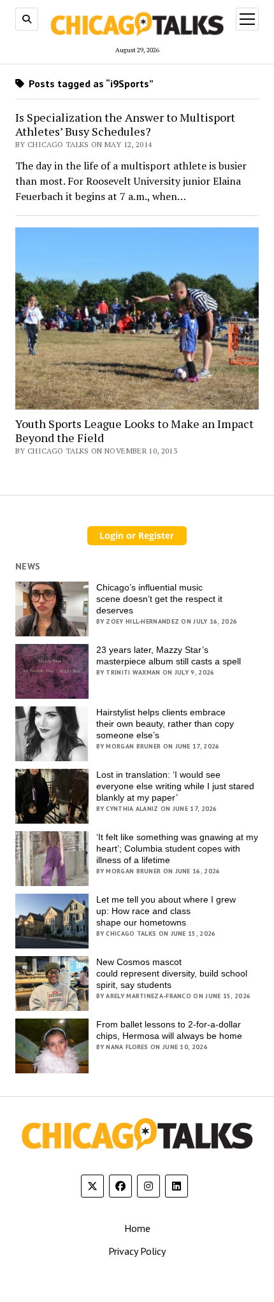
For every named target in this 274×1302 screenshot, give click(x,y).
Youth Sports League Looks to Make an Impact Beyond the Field (134, 431)
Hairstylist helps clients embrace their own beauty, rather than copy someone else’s (165, 723)
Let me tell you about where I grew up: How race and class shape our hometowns (166, 910)
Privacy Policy (137, 1251)
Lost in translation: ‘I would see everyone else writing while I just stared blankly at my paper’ (175, 786)
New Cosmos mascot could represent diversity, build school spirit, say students (171, 973)
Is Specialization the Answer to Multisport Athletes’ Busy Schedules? (125, 124)
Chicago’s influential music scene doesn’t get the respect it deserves (159, 598)
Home (137, 1228)
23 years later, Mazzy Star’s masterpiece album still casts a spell (168, 655)
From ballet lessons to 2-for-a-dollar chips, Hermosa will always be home (169, 1030)
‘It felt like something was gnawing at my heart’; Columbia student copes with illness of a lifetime (177, 848)
